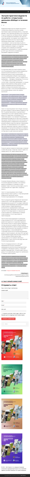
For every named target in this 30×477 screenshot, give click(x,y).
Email (2, 305)
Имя (2, 301)
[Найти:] (15, 324)
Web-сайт (3, 309)
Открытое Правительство (13, 270)
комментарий (4, 290)
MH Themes (23, 475)
